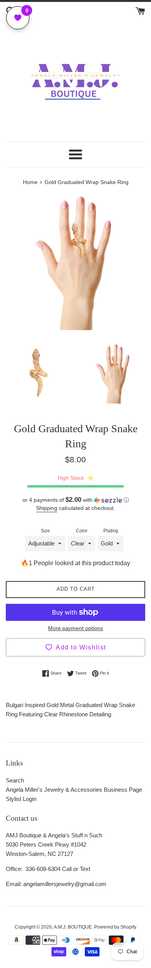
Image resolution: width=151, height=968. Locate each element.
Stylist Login (21, 799)
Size (45, 530)
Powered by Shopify (115, 927)
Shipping (46, 508)
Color (82, 530)
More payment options (75, 628)
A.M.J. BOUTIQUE (73, 927)
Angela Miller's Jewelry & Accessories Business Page (74, 789)
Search (15, 780)
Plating (110, 530)
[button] (75, 500)
